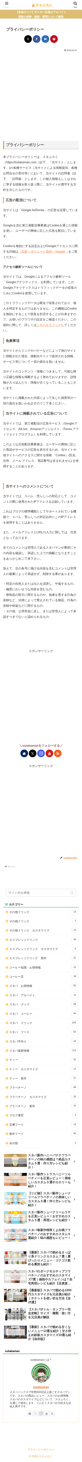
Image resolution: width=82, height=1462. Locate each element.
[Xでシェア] (28, 39)
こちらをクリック (49, 325)
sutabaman (41, 1387)
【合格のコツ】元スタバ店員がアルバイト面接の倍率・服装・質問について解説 (41, 14)
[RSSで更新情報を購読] (58, 753)
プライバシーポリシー (41, 1449)
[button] (72, 893)
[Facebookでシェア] (36, 39)
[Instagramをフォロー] (41, 753)
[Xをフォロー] (32, 753)
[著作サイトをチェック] (24, 753)
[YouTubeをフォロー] (49, 753)
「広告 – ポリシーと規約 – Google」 (43, 251)
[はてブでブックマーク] (45, 39)
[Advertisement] (41, 95)
